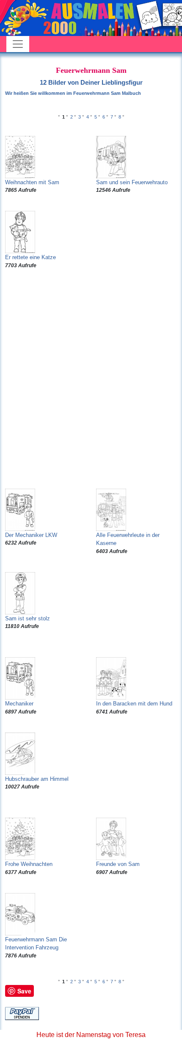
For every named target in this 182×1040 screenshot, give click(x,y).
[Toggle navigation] (17, 44)
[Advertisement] (91, 379)
